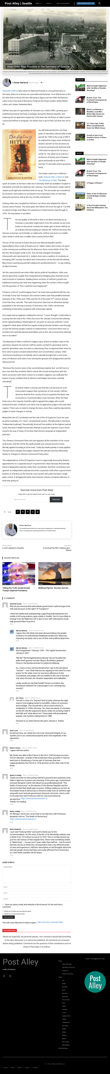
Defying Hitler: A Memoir (54, 177)
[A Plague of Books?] (80, 184)
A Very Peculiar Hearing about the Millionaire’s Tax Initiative (97, 207)
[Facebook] (18, 512)
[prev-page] (76, 145)
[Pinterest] (28, 512)
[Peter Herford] (7, 82)
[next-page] (80, 145)
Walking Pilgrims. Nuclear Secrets (53, 588)
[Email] (33, 512)
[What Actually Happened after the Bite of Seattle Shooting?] (80, 87)
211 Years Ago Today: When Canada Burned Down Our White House (96, 125)
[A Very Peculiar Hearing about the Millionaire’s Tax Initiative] (80, 207)
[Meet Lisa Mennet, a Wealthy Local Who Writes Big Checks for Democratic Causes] (80, 111)
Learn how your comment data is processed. (50, 922)
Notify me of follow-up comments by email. (17, 911)
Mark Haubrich (15, 829)
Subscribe (56, 499)
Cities (77, 90)
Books (8, 62)
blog (77, 113)
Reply (11, 624)
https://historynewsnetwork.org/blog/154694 (34, 798)
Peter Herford (21, 82)
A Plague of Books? (95, 183)
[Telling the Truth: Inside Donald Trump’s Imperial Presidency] (18, 573)
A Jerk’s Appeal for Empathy (13, 548)
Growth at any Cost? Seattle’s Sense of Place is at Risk (96, 137)
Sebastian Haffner (10, 91)
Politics (78, 209)
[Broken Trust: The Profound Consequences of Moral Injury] (80, 99)
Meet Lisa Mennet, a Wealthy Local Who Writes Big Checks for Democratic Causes (95, 112)
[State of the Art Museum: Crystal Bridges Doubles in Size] (80, 195)
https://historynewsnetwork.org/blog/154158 (23, 819)
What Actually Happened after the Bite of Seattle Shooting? (96, 88)
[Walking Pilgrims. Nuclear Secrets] (54, 573)
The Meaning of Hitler (47, 180)
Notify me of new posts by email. (14, 914)
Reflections (79, 102)
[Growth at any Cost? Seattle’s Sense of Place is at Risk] (80, 137)
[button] (99, 3)
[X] (23, 512)
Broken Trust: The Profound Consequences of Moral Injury (97, 100)
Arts (77, 198)
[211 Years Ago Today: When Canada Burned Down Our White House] (80, 125)
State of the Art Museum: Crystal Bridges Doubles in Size (97, 196)
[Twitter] (10, 976)
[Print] (37, 512)
